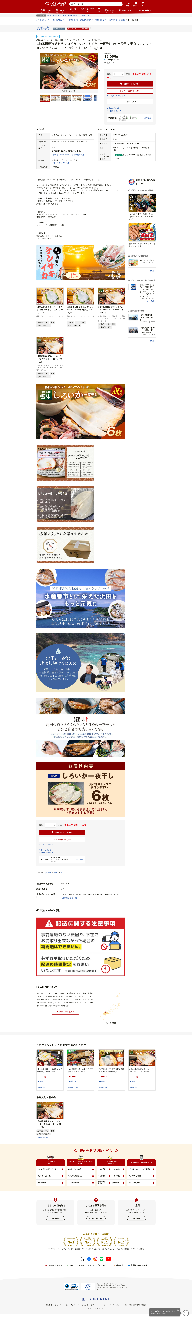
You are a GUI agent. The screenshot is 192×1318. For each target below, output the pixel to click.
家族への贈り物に (134, 1183)
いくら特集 (116, 1169)
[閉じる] (178, 1311)
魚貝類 (48, 873)
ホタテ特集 (116, 1176)
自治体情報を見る (66, 1012)
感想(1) (73, 1081)
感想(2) (42, 1081)
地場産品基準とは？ (70, 898)
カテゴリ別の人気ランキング (47, 1169)
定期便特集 (116, 1183)
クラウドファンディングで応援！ (139, 1169)
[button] (90, 29)
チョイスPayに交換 (135, 1176)
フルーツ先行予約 (73, 1183)
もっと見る (150, 271)
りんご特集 (101, 1176)
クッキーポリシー (116, 1305)
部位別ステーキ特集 (102, 1183)
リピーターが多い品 (44, 1176)
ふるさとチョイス (54, 1265)
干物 (56, 873)
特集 (99, 10)
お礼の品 (45, 10)
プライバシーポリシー (99, 1305)
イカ (62, 873)
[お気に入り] (186, 1313)
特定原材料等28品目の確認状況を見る (69, 155)
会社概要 (49, 1305)
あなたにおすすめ (87, 10)
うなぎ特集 (101, 1169)
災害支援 (120, 1265)
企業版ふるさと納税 (139, 1265)
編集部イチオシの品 (74, 1169)
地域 (60, 10)
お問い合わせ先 (115, 111)
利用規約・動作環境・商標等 (135, 1305)
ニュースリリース (61, 1305)
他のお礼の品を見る (61, 163)
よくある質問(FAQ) (96, 1218)
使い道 (110, 10)
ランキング (73, 10)
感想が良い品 (42, 1183)
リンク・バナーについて (79, 1305)
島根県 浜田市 (43, 1137)
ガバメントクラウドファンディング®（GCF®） (89, 1265)
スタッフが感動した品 (75, 1176)
